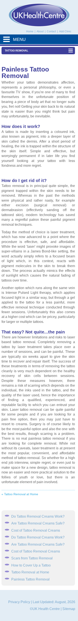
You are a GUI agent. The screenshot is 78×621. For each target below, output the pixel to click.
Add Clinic (65, 31)
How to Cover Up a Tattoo (31, 565)
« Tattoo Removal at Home (20, 494)
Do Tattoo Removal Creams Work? (38, 516)
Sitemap (68, 609)
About (40, 31)
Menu (19, 39)
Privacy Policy (19, 602)
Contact (52, 31)
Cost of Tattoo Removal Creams (35, 530)
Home (29, 31)
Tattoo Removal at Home (30, 572)
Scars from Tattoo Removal (32, 558)
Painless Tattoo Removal (30, 579)
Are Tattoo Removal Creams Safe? (38, 523)
